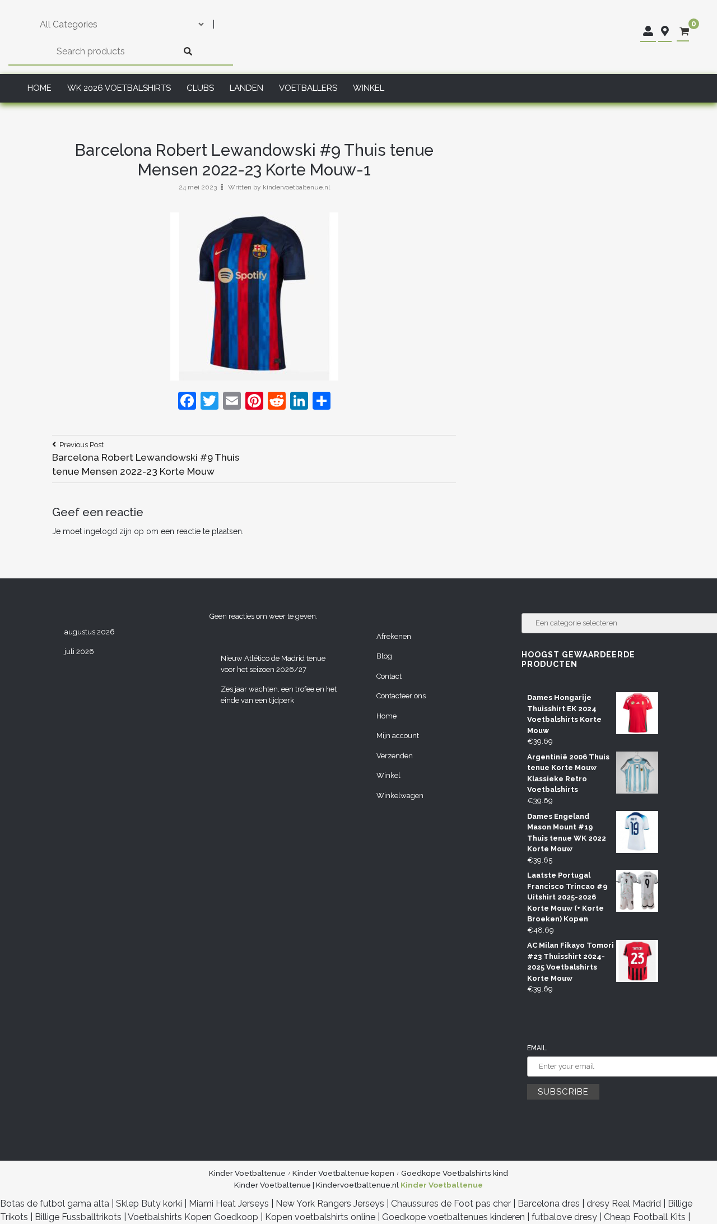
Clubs (200, 88)
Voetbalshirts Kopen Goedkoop (193, 1217)
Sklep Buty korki (149, 1203)
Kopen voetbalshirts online (320, 1217)
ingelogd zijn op (114, 531)
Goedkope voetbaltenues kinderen (453, 1217)
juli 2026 (79, 651)
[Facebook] (187, 402)
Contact (389, 676)
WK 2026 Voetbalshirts (119, 88)
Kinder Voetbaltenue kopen (343, 1173)
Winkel (368, 88)
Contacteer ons (401, 696)
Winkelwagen (399, 795)
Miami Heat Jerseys (229, 1203)
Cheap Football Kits (645, 1217)
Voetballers (308, 88)
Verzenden (394, 756)
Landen (246, 88)
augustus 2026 (89, 632)
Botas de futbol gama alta (54, 1203)
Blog (384, 656)
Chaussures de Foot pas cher (451, 1203)
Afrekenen (393, 636)
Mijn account (397, 735)
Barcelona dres (549, 1203)
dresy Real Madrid (623, 1203)
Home (39, 88)
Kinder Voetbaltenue (247, 1173)
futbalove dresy (564, 1217)
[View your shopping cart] (684, 31)
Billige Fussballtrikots (78, 1217)
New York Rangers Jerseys (330, 1203)
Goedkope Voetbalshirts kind (454, 1173)
